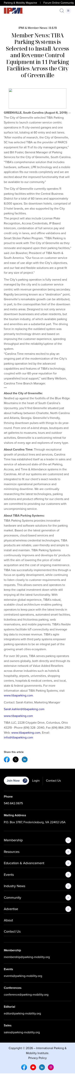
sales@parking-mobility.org (22, 1032)
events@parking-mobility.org (23, 976)
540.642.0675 (13, 803)
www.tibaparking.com (18, 695)
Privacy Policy (37, 1058)
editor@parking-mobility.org (22, 1013)
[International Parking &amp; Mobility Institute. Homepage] (13, 10)
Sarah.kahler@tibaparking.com (24, 709)
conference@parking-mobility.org (26, 994)
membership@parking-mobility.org (27, 957)
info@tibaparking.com (18, 737)
